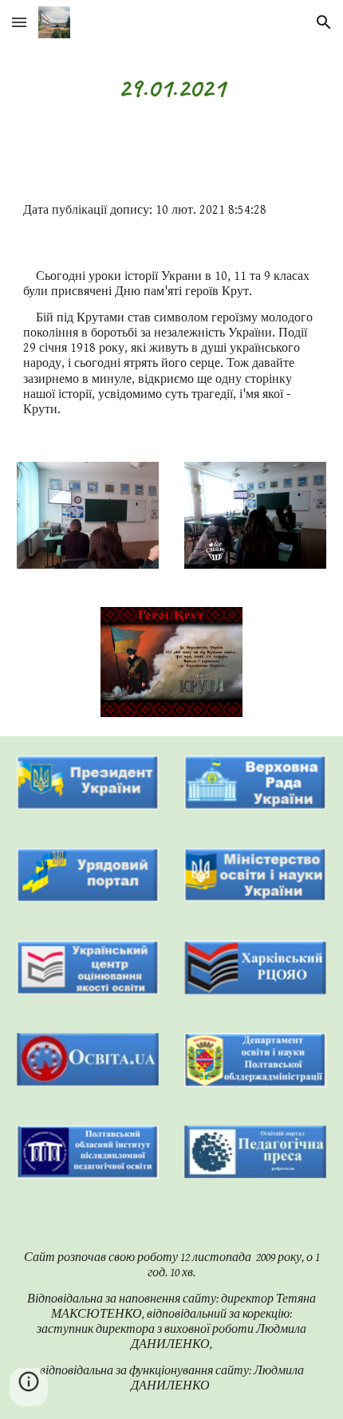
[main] (172, 88)
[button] (19, 22)
